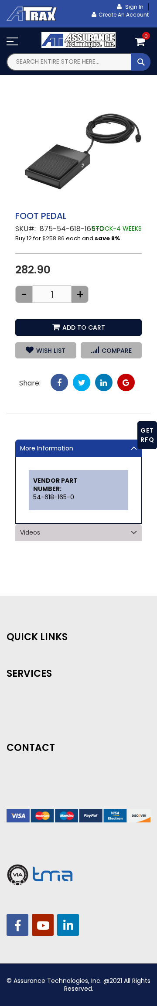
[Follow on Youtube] (43, 925)
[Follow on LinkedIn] (68, 925)
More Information (46, 448)
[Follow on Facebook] (17, 925)
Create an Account (124, 14)
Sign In (133, 6)
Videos (30, 532)
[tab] (78, 448)
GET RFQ (147, 435)
